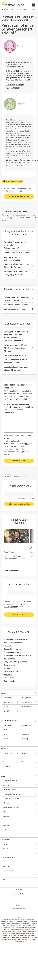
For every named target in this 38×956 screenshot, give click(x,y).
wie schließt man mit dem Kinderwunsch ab (15, 361)
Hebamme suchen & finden (16, 305)
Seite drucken (19, 889)
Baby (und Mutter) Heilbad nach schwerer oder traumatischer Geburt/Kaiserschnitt (16, 336)
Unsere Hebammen (11, 570)
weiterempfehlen (19, 894)
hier (3, 220)
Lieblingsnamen (10, 607)
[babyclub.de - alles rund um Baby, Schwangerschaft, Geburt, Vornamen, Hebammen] (13, 6)
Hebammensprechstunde (24, 477)
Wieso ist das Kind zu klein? (16, 253)
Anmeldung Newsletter (19, 908)
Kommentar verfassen (19, 196)
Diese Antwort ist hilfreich (14, 181)
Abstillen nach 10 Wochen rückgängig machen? (15, 273)
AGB (26, 444)
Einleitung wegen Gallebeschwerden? (12, 258)
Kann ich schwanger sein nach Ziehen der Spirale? (17, 265)
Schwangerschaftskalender (16, 309)
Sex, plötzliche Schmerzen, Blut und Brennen (16, 368)
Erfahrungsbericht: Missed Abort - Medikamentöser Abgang (16, 348)
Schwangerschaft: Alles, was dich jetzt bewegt (16, 298)
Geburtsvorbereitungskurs (16, 355)
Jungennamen (17, 604)
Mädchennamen (19, 601)
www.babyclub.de (21, 919)
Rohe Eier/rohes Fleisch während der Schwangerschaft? (15, 245)
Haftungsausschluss (19, 941)
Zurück (8, 474)
